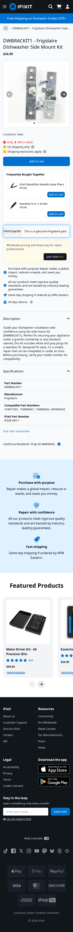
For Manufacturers (50, 735)
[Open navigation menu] (5, 7)
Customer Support (15, 722)
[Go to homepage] (22, 6)
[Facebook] (13, 851)
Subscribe (60, 811)
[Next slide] (41, 684)
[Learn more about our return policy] (31, 302)
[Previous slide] (31, 684)
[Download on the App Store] (54, 769)
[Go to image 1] (34, 123)
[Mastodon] (44, 851)
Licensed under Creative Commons (36, 913)
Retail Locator (47, 729)
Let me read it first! (19, 819)
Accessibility (11, 767)
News (41, 747)
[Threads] (59, 851)
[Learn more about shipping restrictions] (32, 146)
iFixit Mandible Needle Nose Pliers (41, 184)
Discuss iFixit (11, 729)
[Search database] (51, 7)
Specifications (13, 371)
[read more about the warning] (58, 444)
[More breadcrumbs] (5, 28)
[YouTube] (36, 851)
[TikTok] (5, 851)
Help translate (33, 838)
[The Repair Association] (67, 851)
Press (41, 741)
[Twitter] (21, 851)
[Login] (67, 7)
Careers (8, 735)
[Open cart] (59, 7)
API (5, 741)
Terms (7, 779)
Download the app (52, 760)
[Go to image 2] (39, 123)
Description (11, 319)
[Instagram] (29, 851)
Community (45, 716)
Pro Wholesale (47, 722)
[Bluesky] (52, 851)
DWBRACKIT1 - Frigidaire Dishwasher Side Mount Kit (40, 28)
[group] (9, 94)
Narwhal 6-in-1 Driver (33, 204)
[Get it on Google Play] (54, 781)
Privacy (7, 773)
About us (9, 716)
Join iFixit (55, 256)
